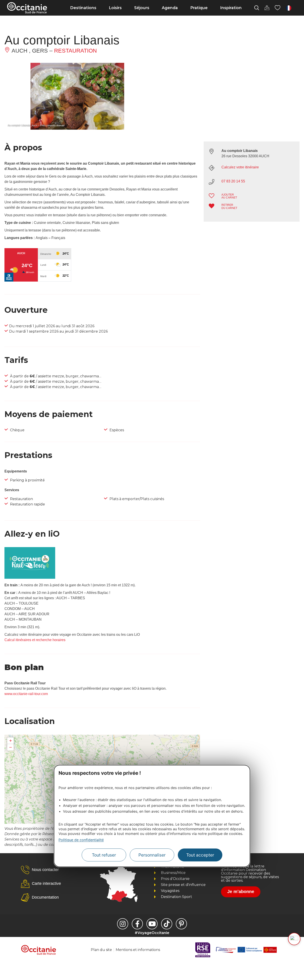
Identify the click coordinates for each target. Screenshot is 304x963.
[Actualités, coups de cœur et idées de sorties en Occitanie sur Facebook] (137, 923)
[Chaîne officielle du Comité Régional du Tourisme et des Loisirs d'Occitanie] (152, 923)
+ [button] (10, 740)
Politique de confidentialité (81, 840)
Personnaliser (152, 855)
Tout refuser (104, 855)
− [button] (10, 747)
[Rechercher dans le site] (256, 8)
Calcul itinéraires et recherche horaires (34, 640)
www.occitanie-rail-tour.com (26, 694)
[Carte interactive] (266, 8)
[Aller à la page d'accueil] (27, 7)
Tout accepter (200, 855)
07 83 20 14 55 (233, 181)
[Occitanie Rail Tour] (29, 577)
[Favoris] (277, 8)
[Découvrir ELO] (294, 939)
